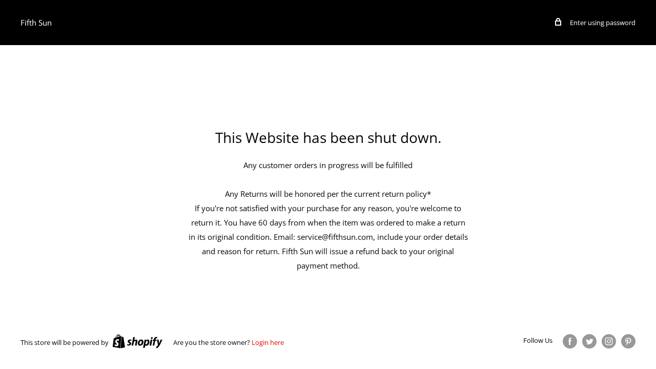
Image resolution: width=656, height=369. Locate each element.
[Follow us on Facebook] (570, 341)
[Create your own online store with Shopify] (137, 341)
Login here (268, 342)
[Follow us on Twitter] (589, 341)
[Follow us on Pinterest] (628, 341)
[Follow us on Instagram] (609, 341)
